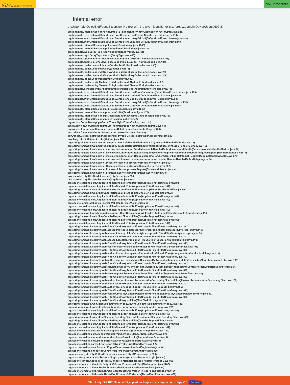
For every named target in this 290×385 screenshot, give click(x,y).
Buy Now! (195, 382)
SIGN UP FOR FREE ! (277, 4)
